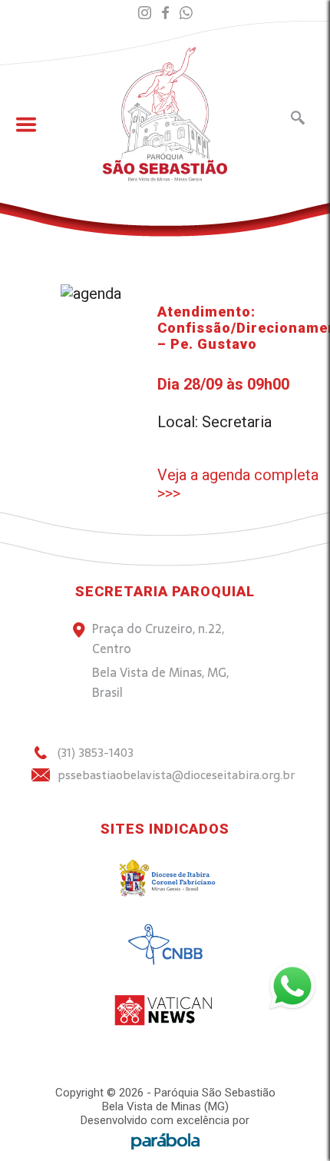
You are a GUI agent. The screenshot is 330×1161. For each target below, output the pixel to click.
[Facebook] (165, 13)
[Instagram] (144, 13)
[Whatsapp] (186, 13)
